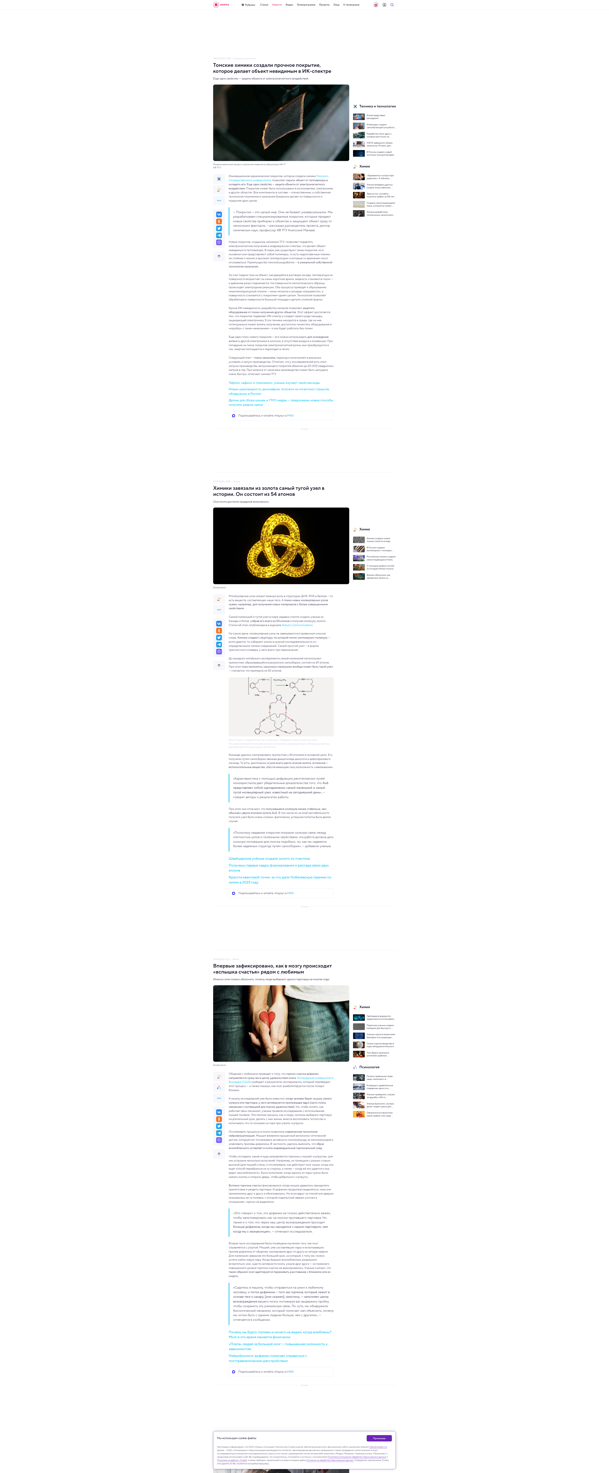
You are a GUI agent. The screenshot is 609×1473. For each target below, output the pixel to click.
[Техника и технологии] (219, 179)
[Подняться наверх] (219, 256)
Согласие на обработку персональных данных (330, 1460)
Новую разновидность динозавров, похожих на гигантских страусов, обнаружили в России (279, 391)
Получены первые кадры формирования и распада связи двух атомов (279, 868)
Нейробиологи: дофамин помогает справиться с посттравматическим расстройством (268, 1358)
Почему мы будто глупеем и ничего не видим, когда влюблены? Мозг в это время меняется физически (280, 1334)
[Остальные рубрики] (219, 200)
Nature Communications (297, 625)
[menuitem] (264, 4)
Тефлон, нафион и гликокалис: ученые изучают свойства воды (274, 383)
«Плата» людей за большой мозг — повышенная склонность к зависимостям (278, 1346)
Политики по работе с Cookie (232, 1460)
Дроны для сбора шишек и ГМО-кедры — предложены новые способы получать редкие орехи (281, 402)
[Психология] (219, 1087)
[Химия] (219, 189)
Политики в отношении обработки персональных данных (357, 1456)
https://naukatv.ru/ (378, 1446)
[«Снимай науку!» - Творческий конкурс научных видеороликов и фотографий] (376, 5)
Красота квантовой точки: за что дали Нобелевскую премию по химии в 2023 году (280, 880)
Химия (236, 481)
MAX (290, 415)
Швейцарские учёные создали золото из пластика (269, 858)
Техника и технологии (245, 58)
